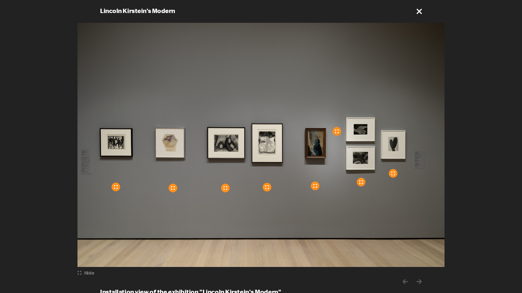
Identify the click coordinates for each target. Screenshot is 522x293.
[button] (419, 11)
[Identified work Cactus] (393, 173)
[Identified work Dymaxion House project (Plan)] (172, 188)
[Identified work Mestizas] (267, 187)
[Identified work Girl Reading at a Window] (315, 185)
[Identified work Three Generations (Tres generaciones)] (225, 188)
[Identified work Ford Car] (361, 182)
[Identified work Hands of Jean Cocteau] (336, 131)
